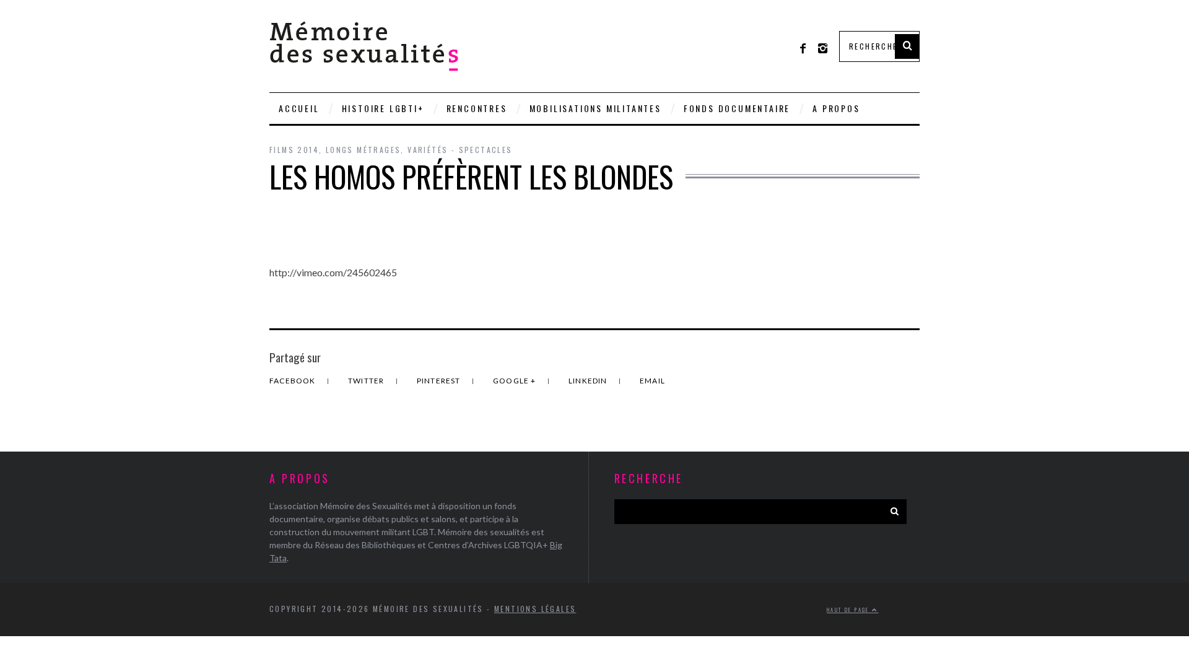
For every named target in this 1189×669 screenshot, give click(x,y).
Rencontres (476, 108)
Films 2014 (294, 149)
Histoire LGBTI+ (383, 108)
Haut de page (849, 609)
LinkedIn (588, 380)
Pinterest (440, 380)
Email (652, 380)
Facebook (293, 380)
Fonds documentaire (737, 108)
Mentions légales (535, 608)
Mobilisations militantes (595, 108)
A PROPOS (836, 108)
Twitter (367, 380)
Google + (515, 380)
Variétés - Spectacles (459, 149)
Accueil (299, 108)
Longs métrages (363, 149)
